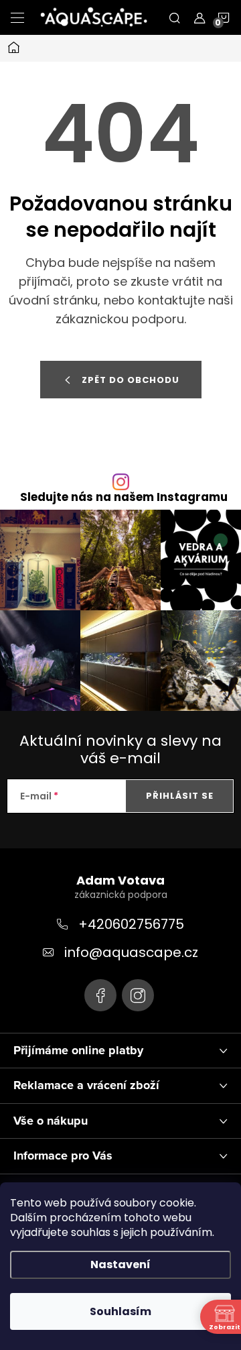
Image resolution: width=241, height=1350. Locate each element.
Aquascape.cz (100, 995)
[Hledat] (175, 17)
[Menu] (17, 17)
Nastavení (120, 1264)
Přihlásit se (180, 795)
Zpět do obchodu (130, 380)
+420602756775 (131, 924)
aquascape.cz (138, 995)
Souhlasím (120, 1311)
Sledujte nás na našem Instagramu (124, 497)
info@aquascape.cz (131, 952)
